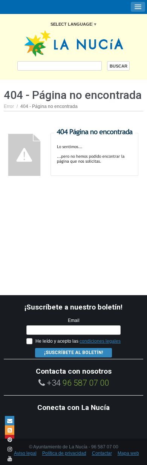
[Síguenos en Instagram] (9, 449)
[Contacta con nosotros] (9, 420)
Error (9, 106)
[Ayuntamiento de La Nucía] (74, 43)
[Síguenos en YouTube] (9, 458)
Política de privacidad (64, 453)
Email (74, 320)
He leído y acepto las (78, 341)
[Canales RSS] (9, 430)
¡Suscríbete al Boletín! (73, 352)
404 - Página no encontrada (49, 106)
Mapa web (128, 453)
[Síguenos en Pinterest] (9, 439)
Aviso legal (25, 453)
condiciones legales (100, 341)
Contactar (102, 453)
